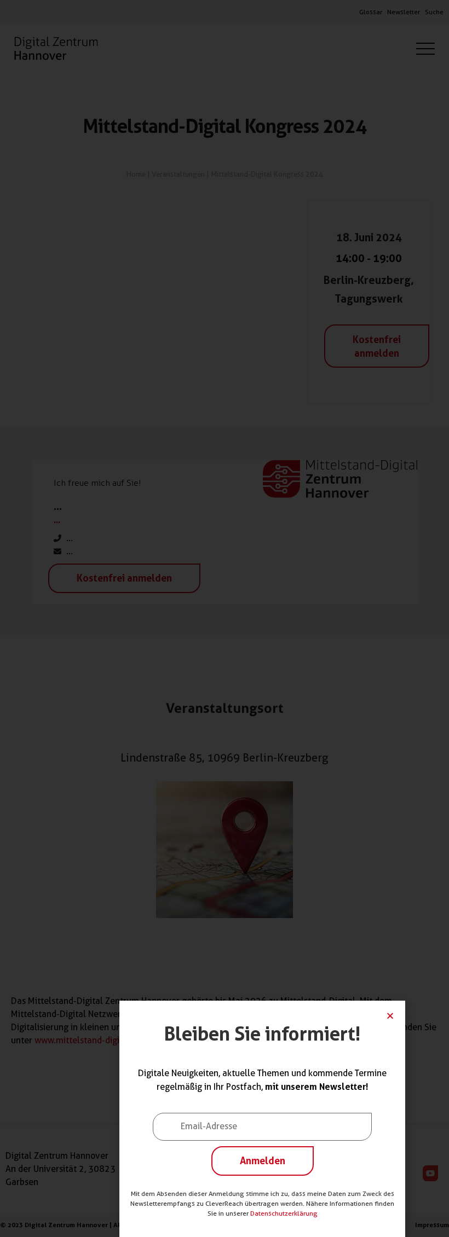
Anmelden (262, 1160)
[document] (224, 618)
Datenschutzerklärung (284, 1213)
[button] (390, 1016)
